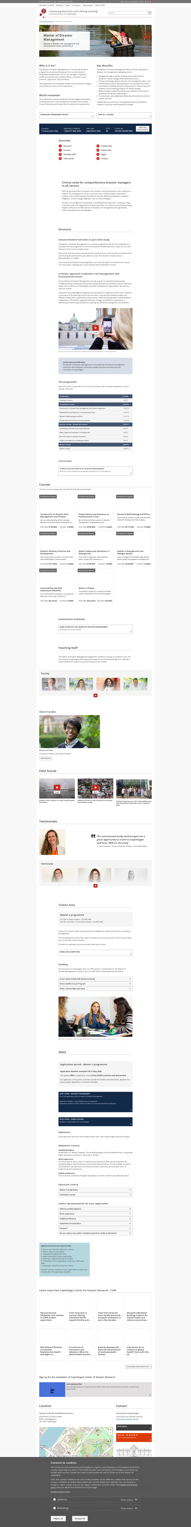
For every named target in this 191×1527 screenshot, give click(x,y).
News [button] (68, 5)
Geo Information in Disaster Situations (72, 437)
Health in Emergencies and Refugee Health (74, 440)
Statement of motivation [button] (70, 1223)
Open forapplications (142, 129)
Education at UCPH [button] (46, 5)
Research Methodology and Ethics (71, 416)
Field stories (68, 158)
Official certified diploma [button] (70, 1209)
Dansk (147, 2)
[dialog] (95, 1492)
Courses (67, 150)
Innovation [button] (76, 5)
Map (122, 2)
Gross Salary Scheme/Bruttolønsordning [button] (77, 979)
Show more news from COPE (138, 1367)
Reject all (58, 1518)
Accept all (80, 1518)
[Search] (150, 13)
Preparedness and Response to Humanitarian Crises (77, 412)
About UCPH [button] (100, 5)
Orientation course (65, 400)
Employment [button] (88, 5)
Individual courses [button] (68, 1194)
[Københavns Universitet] (43, 13)
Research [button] (59, 5)
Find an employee (131, 2)
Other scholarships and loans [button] (72, 988)
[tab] (95, 979)
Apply (103, 154)
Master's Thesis (64, 449)
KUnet (141, 2)
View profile (45, 758)
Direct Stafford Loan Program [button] (72, 984)
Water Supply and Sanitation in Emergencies (74, 432)
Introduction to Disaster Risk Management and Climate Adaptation (82, 408)
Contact (104, 158)
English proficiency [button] (68, 1218)
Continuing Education (46, 21)
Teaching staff (69, 154)
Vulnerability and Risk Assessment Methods (74, 428)
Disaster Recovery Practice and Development (74, 420)
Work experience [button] (67, 1214)
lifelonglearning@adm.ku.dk (127, 1419)
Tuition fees (106, 150)
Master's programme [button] (69, 1190)
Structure (67, 146)
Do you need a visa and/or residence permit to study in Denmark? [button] (88, 1233)
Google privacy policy (60, 1492)
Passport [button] (63, 1228)
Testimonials (106, 146)
